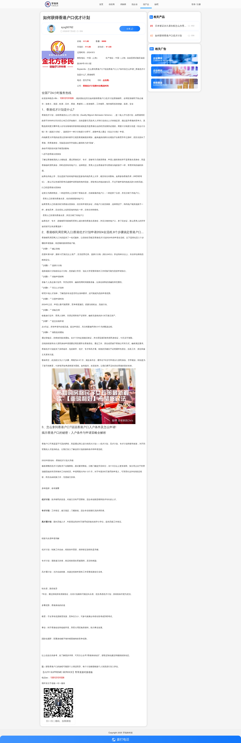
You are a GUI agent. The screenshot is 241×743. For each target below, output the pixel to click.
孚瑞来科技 (128, 732)
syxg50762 (67, 27)
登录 (193, 4)
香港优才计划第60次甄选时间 (96, 85)
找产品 (146, 4)
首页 (101, 4)
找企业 (135, 4)
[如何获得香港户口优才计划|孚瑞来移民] (58, 54)
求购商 (123, 4)
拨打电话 (123, 739)
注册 (199, 4)
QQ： (103, 80)
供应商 (112, 4)
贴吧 (156, 4)
